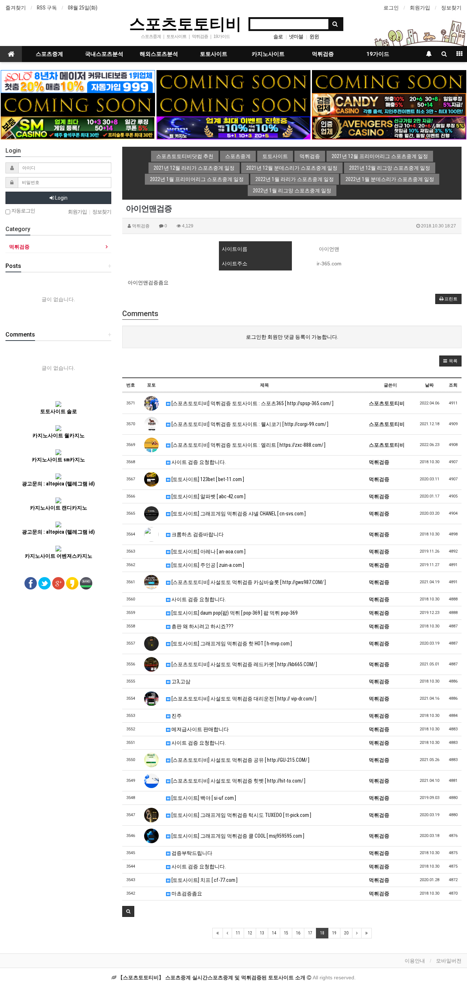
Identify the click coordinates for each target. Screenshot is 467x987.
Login (60, 198)
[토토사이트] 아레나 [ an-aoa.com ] (208, 551)
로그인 (391, 8)
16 (298, 933)
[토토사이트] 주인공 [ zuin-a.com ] (207, 565)
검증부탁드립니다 (191, 853)
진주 (176, 716)
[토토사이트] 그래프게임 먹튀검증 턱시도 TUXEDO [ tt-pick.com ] (240, 815)
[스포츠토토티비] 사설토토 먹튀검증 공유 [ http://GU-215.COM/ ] (239, 760)
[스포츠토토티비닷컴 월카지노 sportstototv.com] (233, 127)
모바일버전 (449, 961)
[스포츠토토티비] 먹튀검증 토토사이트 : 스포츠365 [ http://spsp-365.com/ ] (251, 403)
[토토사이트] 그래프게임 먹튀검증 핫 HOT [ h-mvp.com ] (231, 643)
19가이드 (377, 54)
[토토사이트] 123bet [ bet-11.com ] (207, 479)
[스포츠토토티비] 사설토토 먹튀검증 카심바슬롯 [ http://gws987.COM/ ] (248, 582)
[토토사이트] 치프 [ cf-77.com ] (204, 880)
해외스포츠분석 (159, 54)
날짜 (429, 385)
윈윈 (314, 36)
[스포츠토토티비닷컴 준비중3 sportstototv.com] (233, 104)
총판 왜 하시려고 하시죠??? (202, 626)
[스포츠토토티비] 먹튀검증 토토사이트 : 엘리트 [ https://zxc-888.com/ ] (247, 445)
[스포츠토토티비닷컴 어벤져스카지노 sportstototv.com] (389, 127)
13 (262, 933)
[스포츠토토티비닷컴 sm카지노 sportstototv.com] (78, 127)
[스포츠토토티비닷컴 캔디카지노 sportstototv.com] (389, 104)
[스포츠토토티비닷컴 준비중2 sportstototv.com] (389, 81)
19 (334, 933)
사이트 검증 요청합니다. (198, 462)
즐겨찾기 (15, 8)
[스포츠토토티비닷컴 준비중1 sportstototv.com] (233, 81)
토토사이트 (213, 54)
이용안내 (415, 961)
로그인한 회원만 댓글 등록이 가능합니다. (292, 337)
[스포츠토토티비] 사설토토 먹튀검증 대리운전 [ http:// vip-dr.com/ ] (243, 699)
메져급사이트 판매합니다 (199, 729)
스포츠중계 (49, 54)
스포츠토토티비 (185, 23)
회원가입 (420, 8)
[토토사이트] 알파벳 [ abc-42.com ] (208, 496)
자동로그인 (22, 211)
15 (286, 933)
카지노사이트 (268, 54)
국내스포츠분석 (104, 54)
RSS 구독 (47, 8)
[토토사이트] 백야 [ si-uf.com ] (203, 798)
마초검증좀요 (186, 893)
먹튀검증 (323, 54)
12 (250, 933)
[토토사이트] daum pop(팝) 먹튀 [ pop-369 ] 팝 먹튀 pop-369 (234, 613)
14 (274, 933)
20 (346, 933)
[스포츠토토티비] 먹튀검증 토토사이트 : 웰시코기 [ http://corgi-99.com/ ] (249, 424)
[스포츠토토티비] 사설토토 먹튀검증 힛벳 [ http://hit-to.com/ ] (237, 781)
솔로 (278, 36)
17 (310, 933)
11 (238, 933)
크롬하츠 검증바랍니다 (197, 534)
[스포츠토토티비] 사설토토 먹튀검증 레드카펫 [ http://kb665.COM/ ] (243, 664)
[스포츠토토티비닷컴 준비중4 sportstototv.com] (78, 104)
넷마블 (296, 36)
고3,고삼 (180, 681)
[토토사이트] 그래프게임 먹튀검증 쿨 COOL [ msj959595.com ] (237, 836)
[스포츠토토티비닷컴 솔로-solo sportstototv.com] (78, 81)
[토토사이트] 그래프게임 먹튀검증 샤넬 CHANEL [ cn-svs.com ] (238, 513)
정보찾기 (451, 8)
